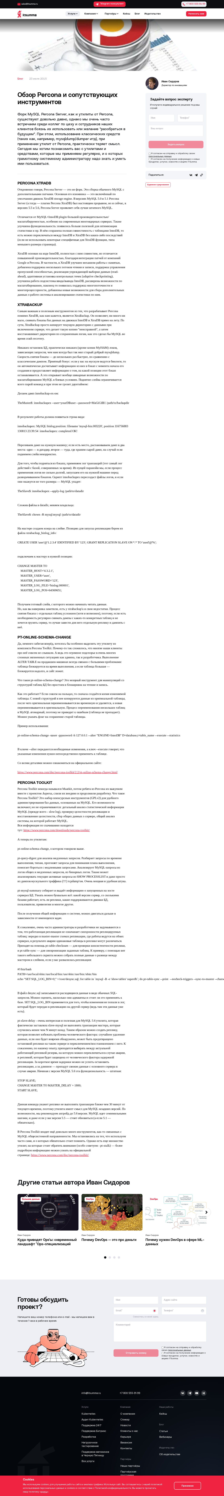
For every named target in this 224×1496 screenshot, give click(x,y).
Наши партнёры (130, 1466)
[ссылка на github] (189, 1393)
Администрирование (158, 184)
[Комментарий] (160, 1341)
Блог (137, 13)
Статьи (163, 1431)
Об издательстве (169, 1454)
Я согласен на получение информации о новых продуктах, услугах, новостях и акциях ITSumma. (174, 160)
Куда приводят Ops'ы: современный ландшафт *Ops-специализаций (47, 1242)
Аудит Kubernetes (92, 1419)
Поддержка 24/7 (91, 1425)
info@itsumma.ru (91, 1393)
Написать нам (196, 13)
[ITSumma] (27, 13)
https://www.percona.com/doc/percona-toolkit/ (60, 1155)
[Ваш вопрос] (176, 136)
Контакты (126, 1448)
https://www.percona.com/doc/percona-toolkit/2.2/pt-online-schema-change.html (67, 772)
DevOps (90, 1199)
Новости (125, 1425)
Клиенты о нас (129, 1431)
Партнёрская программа (128, 1473)
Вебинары (165, 1437)
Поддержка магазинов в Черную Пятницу (95, 1453)
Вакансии (126, 1442)
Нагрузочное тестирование (90, 1444)
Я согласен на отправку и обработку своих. (172, 154)
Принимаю (187, 1485)
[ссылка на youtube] (196, 1393)
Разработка (89, 1436)
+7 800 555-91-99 (130, 1393)
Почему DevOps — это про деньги (109, 1240)
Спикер (125, 1419)
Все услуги (88, 1461)
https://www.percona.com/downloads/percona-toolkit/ (56, 830)
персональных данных (160, 156)
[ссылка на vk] (182, 1393)
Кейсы (126, 13)
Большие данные (31, 1199)
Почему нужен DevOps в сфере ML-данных (175, 1242)
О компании (127, 1413)
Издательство (152, 13)
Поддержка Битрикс (94, 1431)
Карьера (125, 1436)
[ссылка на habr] (203, 1393)
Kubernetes (88, 1413)
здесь (44, 1491)
